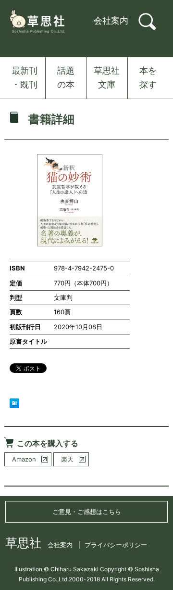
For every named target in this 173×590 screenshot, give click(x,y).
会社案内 (111, 20)
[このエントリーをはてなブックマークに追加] (14, 402)
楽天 (67, 459)
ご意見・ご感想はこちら (86, 511)
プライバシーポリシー (116, 545)
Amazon (24, 459)
